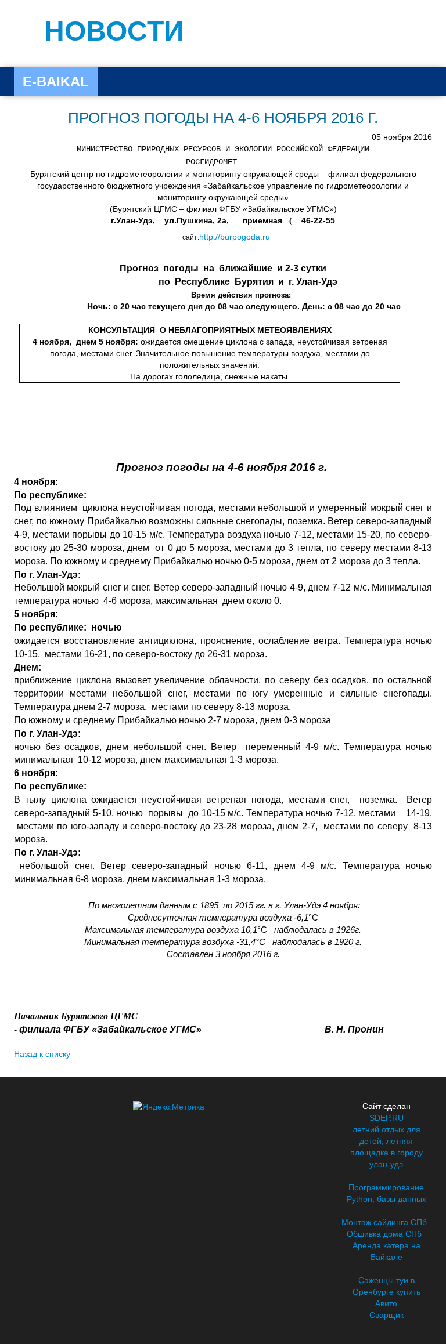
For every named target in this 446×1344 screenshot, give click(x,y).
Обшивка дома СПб (384, 1233)
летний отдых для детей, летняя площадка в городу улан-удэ (386, 1147)
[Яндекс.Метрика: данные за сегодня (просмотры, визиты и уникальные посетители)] (168, 1107)
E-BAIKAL (56, 81)
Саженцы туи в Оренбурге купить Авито (386, 1292)
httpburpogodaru (234, 236)
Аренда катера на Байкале (386, 1251)
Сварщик (386, 1315)
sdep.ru (386, 1117)
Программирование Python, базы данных (386, 1193)
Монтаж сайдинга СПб (384, 1222)
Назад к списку (42, 1054)
